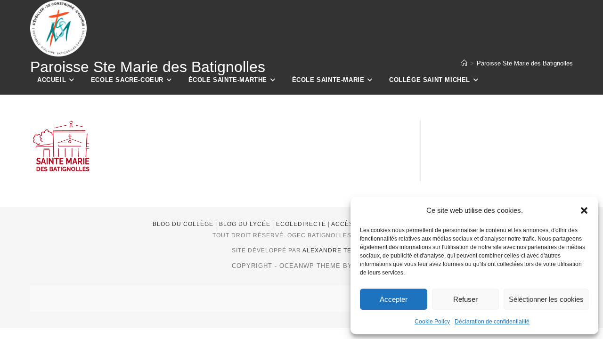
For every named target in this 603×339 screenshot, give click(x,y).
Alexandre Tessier (336, 250)
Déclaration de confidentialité (492, 321)
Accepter (393, 299)
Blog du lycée (245, 224)
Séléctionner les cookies (546, 299)
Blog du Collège (184, 224)
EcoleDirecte (302, 224)
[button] (584, 210)
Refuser (465, 299)
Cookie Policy (432, 321)
